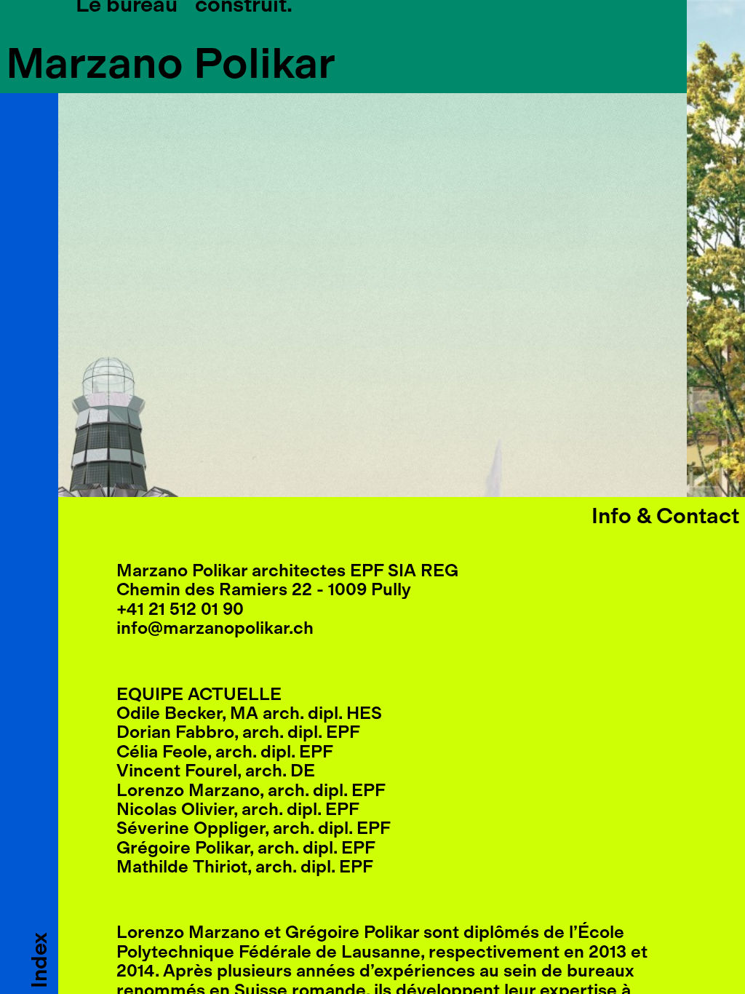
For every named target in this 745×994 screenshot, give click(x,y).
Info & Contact (665, 516)
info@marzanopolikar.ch (215, 627)
